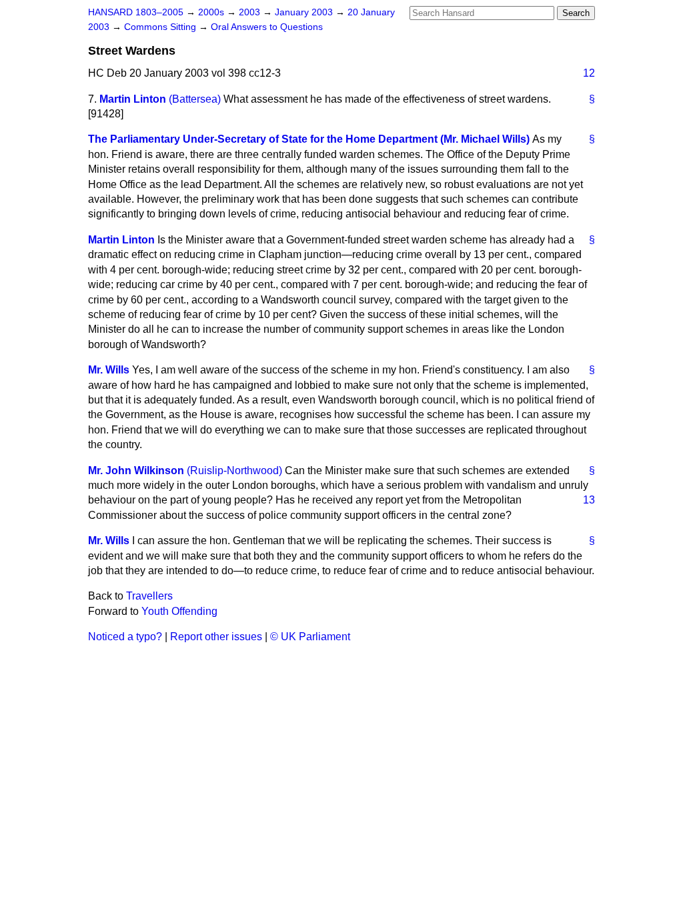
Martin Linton (132, 99)
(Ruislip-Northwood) (234, 470)
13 (589, 500)
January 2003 (305, 12)
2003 (251, 12)
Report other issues (216, 636)
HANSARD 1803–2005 (135, 12)
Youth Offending (179, 611)
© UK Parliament (310, 636)
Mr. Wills (108, 369)
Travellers (149, 596)
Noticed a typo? (125, 636)
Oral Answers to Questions (267, 27)
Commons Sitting (161, 27)
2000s (212, 12)
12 (589, 73)
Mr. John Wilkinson (136, 470)
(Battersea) (195, 99)
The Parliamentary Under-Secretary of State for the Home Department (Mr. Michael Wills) (309, 139)
